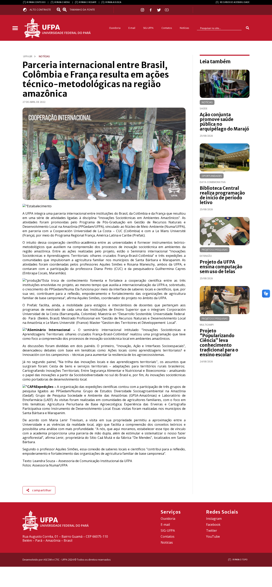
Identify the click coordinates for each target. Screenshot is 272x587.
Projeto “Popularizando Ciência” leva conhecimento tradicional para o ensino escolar (219, 342)
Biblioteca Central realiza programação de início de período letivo (222, 195)
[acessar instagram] (143, 10)
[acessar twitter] (159, 10)
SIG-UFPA (148, 28)
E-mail (131, 28)
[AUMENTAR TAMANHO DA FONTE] (66, 10)
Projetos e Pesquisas (214, 249)
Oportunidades (212, 176)
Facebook (213, 524)
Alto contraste (40, 9)
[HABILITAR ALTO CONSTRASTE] (26, 9)
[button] (15, 28)
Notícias (184, 28)
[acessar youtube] (166, 10)
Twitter (211, 530)
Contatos (166, 28)
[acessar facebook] (151, 10)
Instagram (214, 518)
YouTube (213, 536)
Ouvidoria (114, 28)
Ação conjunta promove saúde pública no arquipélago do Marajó (224, 122)
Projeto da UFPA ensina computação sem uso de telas (221, 266)
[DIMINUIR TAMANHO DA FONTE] (59, 10)
